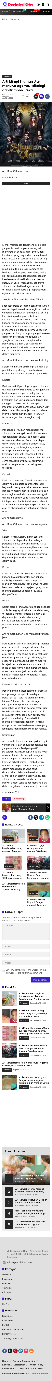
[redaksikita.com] (18, 4)
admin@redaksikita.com (19, 1262)
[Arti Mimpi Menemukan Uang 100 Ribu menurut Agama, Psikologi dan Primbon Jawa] (13, 863)
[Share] (47, 96)
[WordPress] (20, 1351)
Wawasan (7, 77)
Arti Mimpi (20, 798)
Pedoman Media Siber (13, 1329)
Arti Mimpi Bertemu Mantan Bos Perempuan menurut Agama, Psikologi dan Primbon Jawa (38, 875)
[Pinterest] (15, 1351)
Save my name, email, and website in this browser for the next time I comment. (26, 971)
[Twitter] (36, 817)
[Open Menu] (43, 4)
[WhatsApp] (47, 817)
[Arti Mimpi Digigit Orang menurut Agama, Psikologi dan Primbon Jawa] (38, 836)
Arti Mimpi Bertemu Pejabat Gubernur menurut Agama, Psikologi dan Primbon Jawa (30, 1190)
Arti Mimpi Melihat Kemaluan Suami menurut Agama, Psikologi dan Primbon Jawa (30, 1223)
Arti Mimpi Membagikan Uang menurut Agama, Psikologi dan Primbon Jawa (12, 848)
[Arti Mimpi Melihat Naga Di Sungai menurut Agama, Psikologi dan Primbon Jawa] (38, 890)
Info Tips (6, 1292)
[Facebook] (30, 817)
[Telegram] (41, 817)
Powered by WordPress (14, 1373)
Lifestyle (6, 1283)
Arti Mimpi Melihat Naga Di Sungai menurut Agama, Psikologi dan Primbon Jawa (36, 902)
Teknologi (7, 1287)
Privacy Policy (9, 1333)
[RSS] (31, 1351)
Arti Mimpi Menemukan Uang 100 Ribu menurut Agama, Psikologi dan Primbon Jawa (12, 875)
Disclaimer (7, 1316)
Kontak (5, 1325)
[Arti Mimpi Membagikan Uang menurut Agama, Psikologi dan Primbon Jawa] (13, 836)
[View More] (26, 1245)
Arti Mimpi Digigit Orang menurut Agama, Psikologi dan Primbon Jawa (37, 848)
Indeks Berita (8, 1320)
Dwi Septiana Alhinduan (7, 95)
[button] (38, 4)
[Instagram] (26, 1351)
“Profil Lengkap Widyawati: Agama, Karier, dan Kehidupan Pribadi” (31, 1212)
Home (5, 1361)
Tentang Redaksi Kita (12, 1338)
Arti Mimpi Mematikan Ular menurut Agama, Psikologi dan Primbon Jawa (13, 887)
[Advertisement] (26, 48)
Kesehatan (7, 1279)
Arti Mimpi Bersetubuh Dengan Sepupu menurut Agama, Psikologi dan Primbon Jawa (31, 1201)
